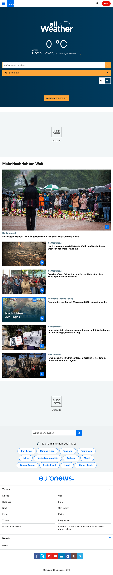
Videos (5, 520)
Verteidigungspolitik (48, 458)
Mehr (5, 546)
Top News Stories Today (60, 298)
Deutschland (49, 465)
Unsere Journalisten (11, 526)
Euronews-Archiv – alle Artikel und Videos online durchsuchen (81, 527)
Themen (6, 489)
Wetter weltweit (56, 98)
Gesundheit (63, 508)
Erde (60, 502)
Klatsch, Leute (86, 465)
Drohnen (71, 458)
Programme (63, 520)
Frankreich (86, 451)
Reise (5, 514)
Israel (67, 465)
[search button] (108, 65)
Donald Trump (27, 465)
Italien (26, 458)
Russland (67, 451)
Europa (5, 495)
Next (4, 508)
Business (6, 502)
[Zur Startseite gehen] (10, 3)
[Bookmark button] (79, 53)
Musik (87, 458)
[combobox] (56, 65)
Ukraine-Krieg (47, 451)
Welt (60, 495)
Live (106, 3)
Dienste (6, 538)
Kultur (61, 514)
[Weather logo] (56, 27)
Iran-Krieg (26, 451)
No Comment (9, 233)
